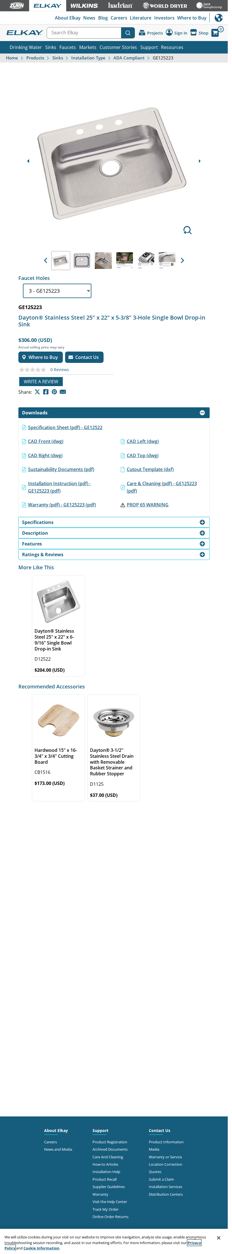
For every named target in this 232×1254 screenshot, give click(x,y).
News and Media (58, 1149)
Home (12, 58)
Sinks (50, 47)
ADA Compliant (129, 58)
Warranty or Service (165, 1156)
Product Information (166, 1141)
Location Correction (165, 1164)
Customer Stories (118, 47)
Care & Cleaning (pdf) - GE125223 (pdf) (162, 487)
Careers (119, 18)
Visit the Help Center (110, 1201)
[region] (114, 1241)
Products (35, 58)
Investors (164, 18)
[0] (215, 33)
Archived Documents (110, 1149)
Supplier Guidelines (109, 1186)
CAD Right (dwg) (45, 455)
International (218, 17)
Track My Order (106, 1209)
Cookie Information (41, 1248)
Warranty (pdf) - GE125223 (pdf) (62, 505)
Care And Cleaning (108, 1156)
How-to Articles (105, 1164)
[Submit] (128, 32)
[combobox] (91, 32)
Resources (172, 47)
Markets (87, 47)
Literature (140, 18)
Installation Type (88, 58)
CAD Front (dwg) (45, 441)
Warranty (100, 1194)
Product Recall (105, 1179)
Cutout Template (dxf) (150, 469)
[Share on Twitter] (37, 392)
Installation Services (165, 1186)
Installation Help (106, 1171)
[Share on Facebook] (46, 392)
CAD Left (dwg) (143, 441)
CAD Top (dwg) (142, 455)
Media (154, 1149)
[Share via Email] (63, 392)
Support (149, 47)
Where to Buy (192, 18)
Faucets (67, 47)
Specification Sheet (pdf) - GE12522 (65, 427)
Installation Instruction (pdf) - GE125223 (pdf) (59, 487)
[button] (45, 261)
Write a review (41, 381)
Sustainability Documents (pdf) (61, 469)
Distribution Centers (166, 1194)
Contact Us (159, 1130)
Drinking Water (26, 47)
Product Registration (110, 1141)
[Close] (218, 1238)
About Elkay (68, 18)
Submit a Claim (161, 1179)
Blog (103, 18)
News (89, 18)
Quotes (155, 1171)
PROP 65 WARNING (148, 505)
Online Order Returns (110, 1216)
